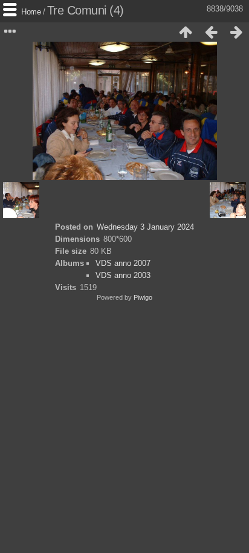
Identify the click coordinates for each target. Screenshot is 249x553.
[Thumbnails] (185, 32)
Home (30, 11)
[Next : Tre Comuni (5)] (236, 32)
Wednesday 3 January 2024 (145, 226)
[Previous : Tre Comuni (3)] (211, 32)
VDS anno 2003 (122, 275)
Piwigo (143, 297)
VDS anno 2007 (122, 263)
